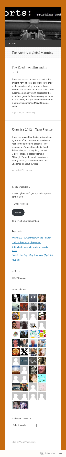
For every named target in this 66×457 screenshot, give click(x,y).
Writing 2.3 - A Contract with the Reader (31, 237)
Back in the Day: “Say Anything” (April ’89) (32, 255)
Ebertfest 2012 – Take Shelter (32, 129)
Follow (18, 212)
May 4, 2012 (17, 170)
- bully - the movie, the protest (26, 242)
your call (16, 259)
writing (32, 112)
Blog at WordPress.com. (24, 441)
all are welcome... (21, 186)
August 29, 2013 (19, 112)
